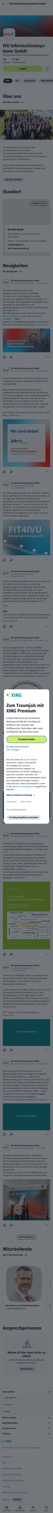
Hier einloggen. (13, 750)
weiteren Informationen (23, 786)
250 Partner (31, 759)
